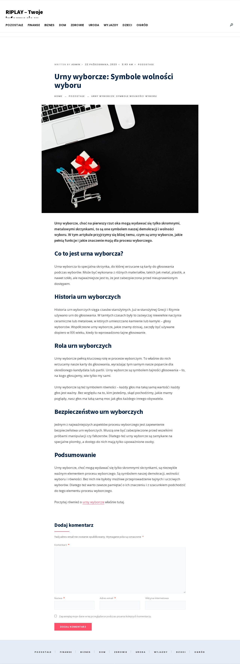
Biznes (49, 25)
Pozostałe (14, 25)
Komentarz (61, 545)
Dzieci (127, 25)
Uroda (94, 25)
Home (58, 96)
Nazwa (59, 598)
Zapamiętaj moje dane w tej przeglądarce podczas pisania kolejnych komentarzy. (105, 616)
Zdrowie (77, 25)
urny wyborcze (93, 502)
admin (75, 64)
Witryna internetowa (157, 598)
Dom (62, 25)
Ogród (142, 25)
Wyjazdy (111, 25)
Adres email (108, 598)
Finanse (34, 25)
